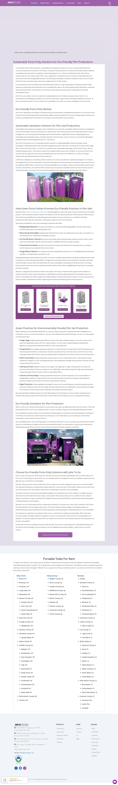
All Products (60, 728)
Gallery (79, 3)
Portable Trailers (44, 3)
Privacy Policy (96, 752)
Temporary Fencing (58, 3)
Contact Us (87, 3)
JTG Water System (63, 305)
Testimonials (95, 739)
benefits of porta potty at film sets (36, 212)
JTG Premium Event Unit (26, 305)
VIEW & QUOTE (25, 309)
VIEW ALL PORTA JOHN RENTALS (53, 316)
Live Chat (115, 782)
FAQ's (93, 728)
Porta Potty (34, 3)
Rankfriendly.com (48, 779)
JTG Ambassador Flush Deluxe (44, 305)
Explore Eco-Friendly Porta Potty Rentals (55, 535)
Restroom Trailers (62, 735)
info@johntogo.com (26, 753)
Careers (94, 749)
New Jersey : (53, 575)
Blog (77, 739)
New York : (21, 575)
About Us (79, 728)
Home (16, 52)
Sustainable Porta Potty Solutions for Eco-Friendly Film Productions (45, 52)
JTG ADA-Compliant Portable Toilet (81, 306)
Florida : (81, 575)
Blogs (20, 52)
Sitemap (94, 756)
